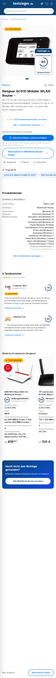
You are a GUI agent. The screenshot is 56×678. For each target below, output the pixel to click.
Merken (26, 162)
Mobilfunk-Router (19, 19)
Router (5, 19)
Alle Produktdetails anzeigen (27, 256)
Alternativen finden (41, 672)
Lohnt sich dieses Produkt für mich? (20, 175)
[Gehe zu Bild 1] (27, 78)
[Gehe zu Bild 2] (30, 78)
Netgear (6, 85)
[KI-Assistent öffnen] (42, 4)
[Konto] (51, 4)
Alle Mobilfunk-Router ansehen (28, 481)
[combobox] (29, 11)
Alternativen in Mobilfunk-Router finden (25, 153)
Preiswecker (41, 162)
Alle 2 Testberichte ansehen (26, 125)
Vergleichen (11, 162)
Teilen (51, 85)
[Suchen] (51, 11)
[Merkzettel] (47, 4)
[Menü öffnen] (4, 4)
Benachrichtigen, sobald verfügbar (30, 138)
